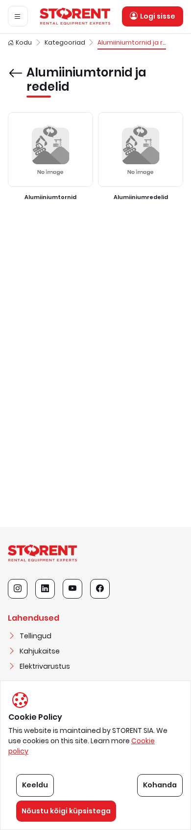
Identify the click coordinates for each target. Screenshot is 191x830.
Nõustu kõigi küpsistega (66, 811)
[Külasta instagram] (17, 589)
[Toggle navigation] (18, 16)
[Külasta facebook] (100, 589)
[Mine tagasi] (15, 66)
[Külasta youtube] (72, 589)
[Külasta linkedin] (45, 589)
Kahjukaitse (40, 651)
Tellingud (35, 636)
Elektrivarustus (45, 666)
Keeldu (35, 785)
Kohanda (160, 785)
